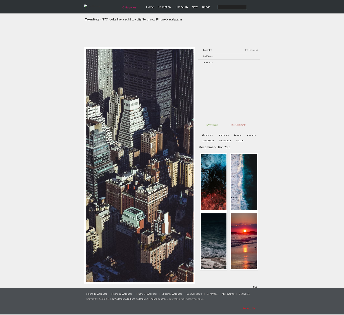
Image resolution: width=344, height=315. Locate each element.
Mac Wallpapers (194, 294)
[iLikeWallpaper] (101, 6)
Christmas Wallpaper (172, 294)
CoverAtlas (212, 294)
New (195, 7)
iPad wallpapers (157, 299)
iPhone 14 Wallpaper (147, 294)
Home (150, 7)
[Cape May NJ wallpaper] (244, 241)
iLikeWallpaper (117, 299)
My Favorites (228, 294)
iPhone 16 (181, 7)
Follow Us (249, 308)
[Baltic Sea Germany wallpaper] (213, 241)
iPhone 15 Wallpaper (96, 294)
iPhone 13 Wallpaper (121, 294)
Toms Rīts (208, 62)
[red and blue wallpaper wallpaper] (213, 182)
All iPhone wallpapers (136, 299)
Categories (129, 7)
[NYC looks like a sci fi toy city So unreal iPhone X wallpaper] (140, 165)
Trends (206, 7)
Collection (164, 7)
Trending (92, 19)
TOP (255, 287)
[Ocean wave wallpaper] (244, 182)
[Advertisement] (172, 34)
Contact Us (244, 294)
